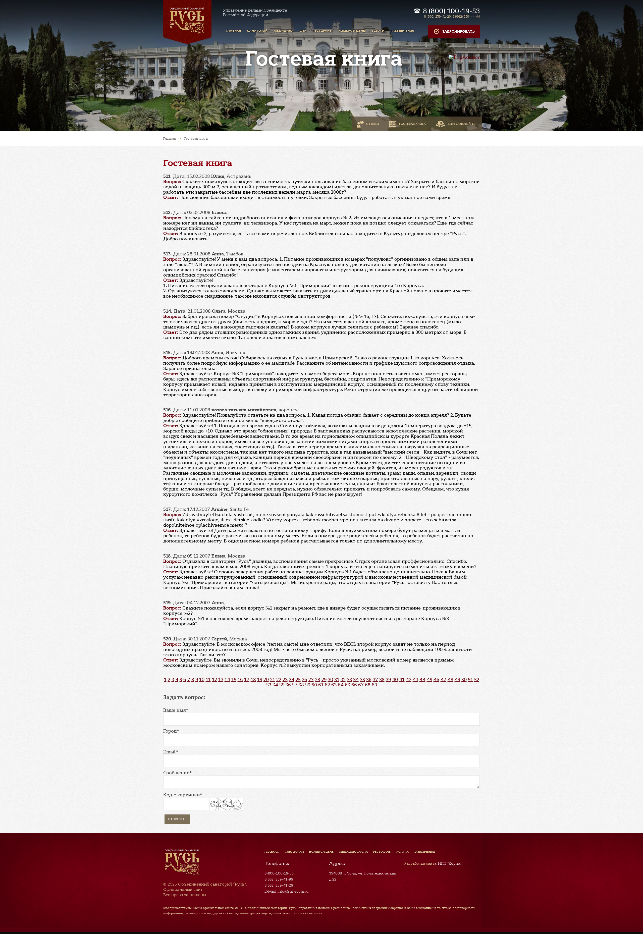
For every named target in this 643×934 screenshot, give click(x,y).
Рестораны (382, 851)
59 (307, 685)
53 (268, 685)
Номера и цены (321, 851)
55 (281, 685)
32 (343, 680)
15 (233, 680)
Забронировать (458, 31)
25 (298, 680)
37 (375, 680)
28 (317, 680)
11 (208, 680)
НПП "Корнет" (433, 863)
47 (443, 680)
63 (334, 685)
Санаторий (294, 851)
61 (321, 685)
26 (304, 680)
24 (291, 680)
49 (457, 680)
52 (476, 680)
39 (388, 680)
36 (368, 680)
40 (395, 680)
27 (311, 680)
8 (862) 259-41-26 (437, 16)
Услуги (402, 851)
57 (294, 685)
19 (259, 680)
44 (422, 680)
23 (285, 680)
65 (347, 685)
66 (354, 685)
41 (402, 680)
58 (301, 685)
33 (349, 680)
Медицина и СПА (353, 851)
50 (464, 680)
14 (227, 680)
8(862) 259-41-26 (278, 885)
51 (470, 680)
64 (341, 685)
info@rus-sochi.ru (293, 891)
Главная (271, 851)
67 (361, 685)
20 (266, 680)
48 (450, 680)
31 (336, 680)
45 (429, 680)
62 (327, 685)
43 (415, 680)
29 (324, 680)
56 (288, 685)
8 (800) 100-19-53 (451, 11)
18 (253, 680)
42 (408, 680)
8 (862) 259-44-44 (466, 16)
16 (240, 680)
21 (272, 680)
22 (278, 680)
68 (367, 685)
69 (374, 685)
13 (220, 680)
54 (275, 685)
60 (314, 685)
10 (201, 680)
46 (436, 680)
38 (382, 680)
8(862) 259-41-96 (278, 879)
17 (246, 680)
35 (362, 680)
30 (330, 680)
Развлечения (424, 851)
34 (356, 680)
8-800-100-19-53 (279, 873)
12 (214, 680)
